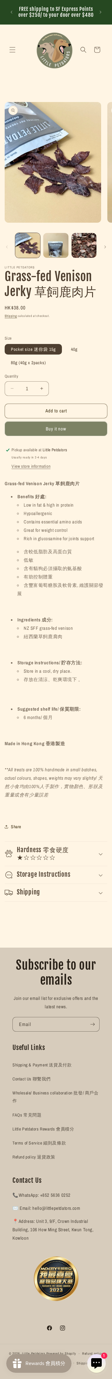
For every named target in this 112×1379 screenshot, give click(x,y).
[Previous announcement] (11, 12)
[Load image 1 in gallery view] (27, 245)
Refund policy (92, 1353)
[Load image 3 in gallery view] (84, 245)
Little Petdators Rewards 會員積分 (43, 1129)
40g (74, 349)
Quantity (11, 376)
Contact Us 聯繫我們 (31, 1079)
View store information (31, 466)
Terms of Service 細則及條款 (39, 1143)
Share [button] (16, 826)
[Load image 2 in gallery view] (55, 245)
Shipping (11, 316)
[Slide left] (7, 247)
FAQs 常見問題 (26, 1115)
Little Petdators (33, 1353)
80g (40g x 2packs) (28, 362)
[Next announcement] (100, 12)
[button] (12, 50)
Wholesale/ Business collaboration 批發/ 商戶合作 (55, 1096)
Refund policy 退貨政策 (33, 1157)
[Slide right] (105, 247)
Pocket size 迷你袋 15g (33, 349)
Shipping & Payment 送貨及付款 (42, 1065)
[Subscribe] (92, 1024)
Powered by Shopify (61, 1353)
